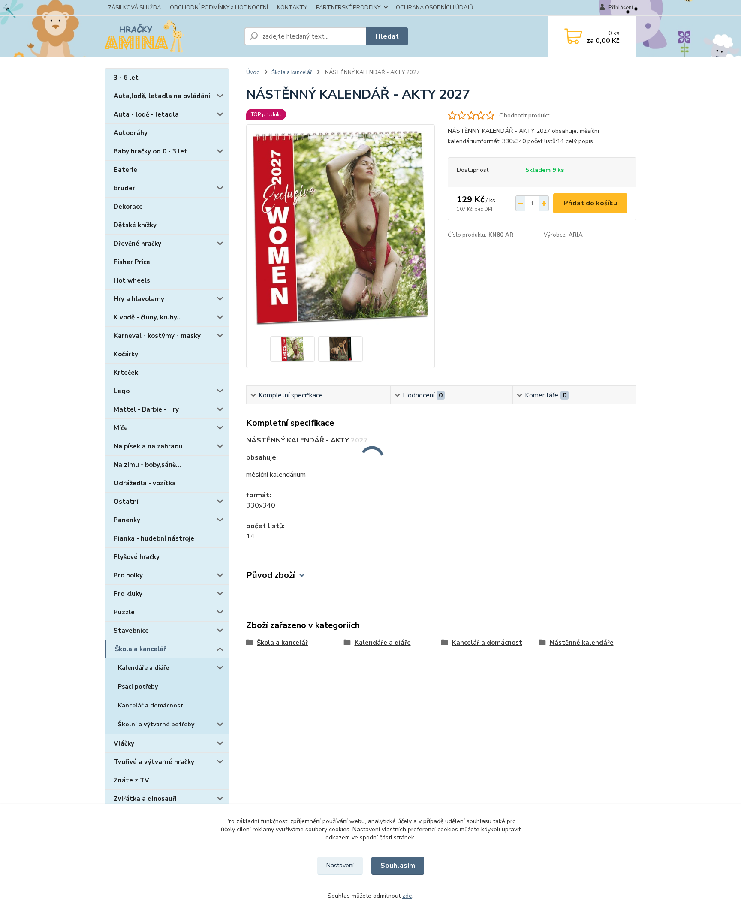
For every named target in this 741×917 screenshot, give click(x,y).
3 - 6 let (126, 77)
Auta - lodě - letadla (146, 114)
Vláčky (124, 743)
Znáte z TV (131, 780)
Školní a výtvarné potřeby (156, 724)
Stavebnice (131, 630)
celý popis (579, 141)
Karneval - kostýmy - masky (157, 335)
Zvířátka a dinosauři (145, 798)
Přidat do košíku (590, 203)
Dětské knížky (135, 225)
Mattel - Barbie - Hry (146, 409)
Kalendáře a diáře (143, 668)
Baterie (125, 169)
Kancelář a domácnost (150, 705)
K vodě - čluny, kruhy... (148, 317)
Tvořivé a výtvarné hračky (154, 762)
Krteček (126, 372)
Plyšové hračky (137, 557)
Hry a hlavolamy (139, 299)
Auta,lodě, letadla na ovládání (162, 96)
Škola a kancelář (140, 649)
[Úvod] (171, 36)
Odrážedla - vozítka (145, 483)
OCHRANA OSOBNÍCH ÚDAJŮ (434, 8)
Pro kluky (128, 593)
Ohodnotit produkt (524, 115)
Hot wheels (132, 280)
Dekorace (128, 206)
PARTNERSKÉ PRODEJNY (348, 8)
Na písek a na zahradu (148, 446)
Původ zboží (270, 575)
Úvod (253, 72)
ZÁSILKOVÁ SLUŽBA (134, 8)
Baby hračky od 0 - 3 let (150, 151)
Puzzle (124, 612)
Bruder (124, 188)
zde (407, 896)
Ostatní (126, 501)
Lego (122, 391)
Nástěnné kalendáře (582, 642)
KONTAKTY (292, 8)
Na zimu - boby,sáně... (147, 464)
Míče (121, 428)
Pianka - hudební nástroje (154, 538)
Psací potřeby (138, 686)
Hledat (387, 36)
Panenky (127, 520)
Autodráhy (131, 133)
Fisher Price (132, 262)
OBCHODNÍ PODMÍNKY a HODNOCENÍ (219, 8)
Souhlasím (397, 865)
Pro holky (128, 575)
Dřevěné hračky (137, 243)
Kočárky (126, 354)
